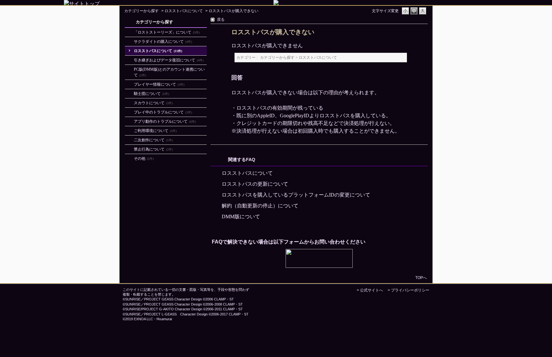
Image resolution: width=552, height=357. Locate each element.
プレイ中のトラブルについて (163, 112)
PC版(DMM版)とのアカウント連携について (169, 72)
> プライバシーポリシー (408, 290)
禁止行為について (153, 149)
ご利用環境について (155, 130)
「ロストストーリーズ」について (167, 32)
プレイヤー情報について (159, 84)
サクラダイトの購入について (163, 41)
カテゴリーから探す (141, 11)
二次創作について (153, 140)
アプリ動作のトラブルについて (165, 121)
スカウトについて (153, 103)
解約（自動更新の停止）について (260, 205)
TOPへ (421, 278)
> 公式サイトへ (370, 290)
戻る (221, 19)
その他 (144, 158)
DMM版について (241, 216)
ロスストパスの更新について (255, 184)
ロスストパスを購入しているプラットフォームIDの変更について (296, 195)
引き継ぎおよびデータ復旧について (168, 60)
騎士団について (151, 93)
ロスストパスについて (184, 11)
